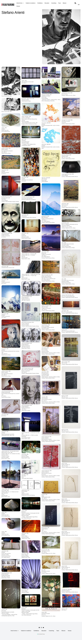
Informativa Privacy (41, 634)
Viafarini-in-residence (30, 3)
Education (47, 3)
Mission (64, 3)
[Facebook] (39, 627)
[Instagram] (41, 627)
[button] (11, 81)
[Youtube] (43, 627)
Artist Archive (19, 3)
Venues (18, 6)
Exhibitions (40, 3)
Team (59, 3)
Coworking (53, 3)
